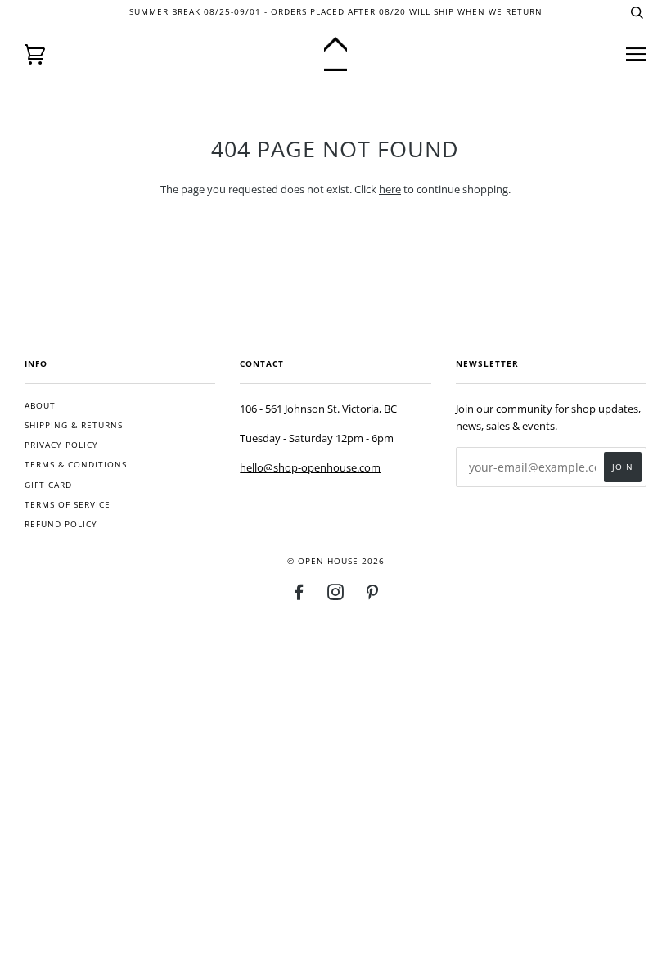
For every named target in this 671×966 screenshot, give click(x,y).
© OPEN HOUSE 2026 (336, 561)
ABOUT (40, 405)
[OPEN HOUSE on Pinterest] (372, 595)
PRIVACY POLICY (61, 445)
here (390, 189)
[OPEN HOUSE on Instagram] (336, 595)
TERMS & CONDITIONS (76, 464)
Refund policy (61, 524)
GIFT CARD (48, 485)
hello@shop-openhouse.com (310, 467)
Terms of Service (67, 504)
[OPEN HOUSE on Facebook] (299, 595)
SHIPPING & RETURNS (74, 425)
